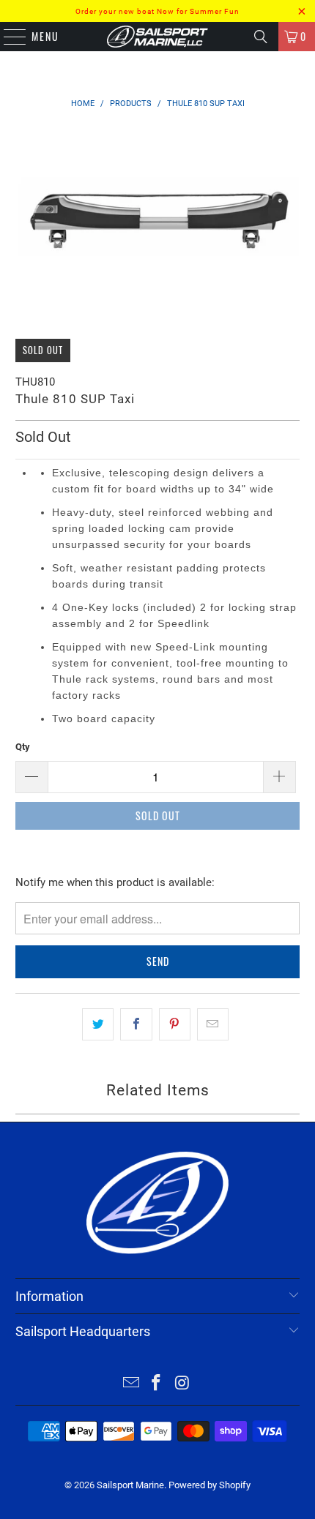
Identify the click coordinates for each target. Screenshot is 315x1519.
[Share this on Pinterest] (174, 1024)
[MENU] (7, 36)
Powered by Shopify (209, 1484)
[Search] (261, 36)
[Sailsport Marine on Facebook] (157, 1384)
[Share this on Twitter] (98, 1024)
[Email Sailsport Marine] (131, 1384)
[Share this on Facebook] (136, 1024)
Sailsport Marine (130, 1484)
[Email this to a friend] (213, 1024)
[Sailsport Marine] (158, 36)
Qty (22, 746)
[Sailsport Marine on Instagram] (182, 1384)
